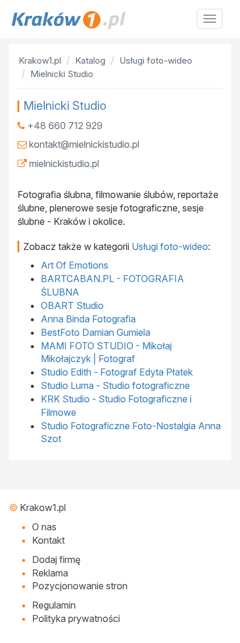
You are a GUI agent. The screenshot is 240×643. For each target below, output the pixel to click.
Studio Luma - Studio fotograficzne (115, 385)
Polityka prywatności (76, 618)
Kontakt (48, 540)
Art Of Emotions (74, 265)
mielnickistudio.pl (64, 163)
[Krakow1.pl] (120, 20)
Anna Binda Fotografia (88, 319)
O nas (44, 527)
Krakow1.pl (43, 507)
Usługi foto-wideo (170, 246)
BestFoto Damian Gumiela (95, 332)
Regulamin (54, 605)
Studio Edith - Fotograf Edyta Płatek (117, 372)
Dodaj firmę (56, 559)
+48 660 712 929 (65, 125)
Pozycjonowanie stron (80, 586)
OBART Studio (72, 305)
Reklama (50, 573)
